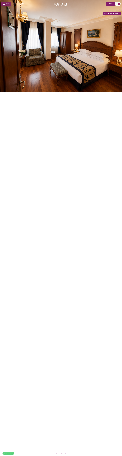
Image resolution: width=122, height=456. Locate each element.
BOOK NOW (110, 3)
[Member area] (118, 4)
